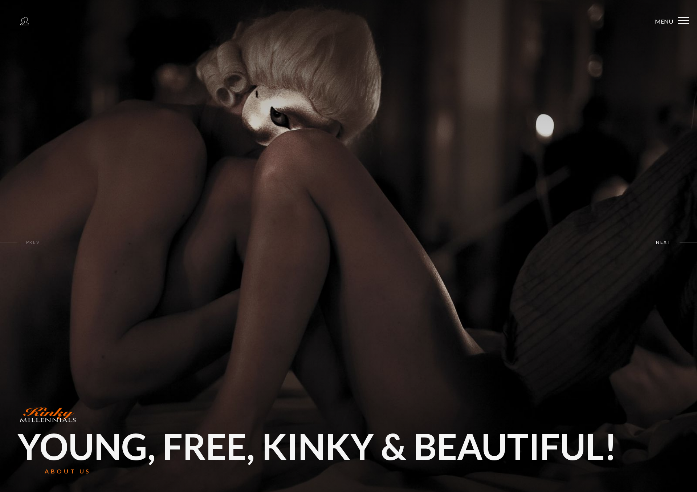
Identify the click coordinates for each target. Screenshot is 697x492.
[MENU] (683, 21)
